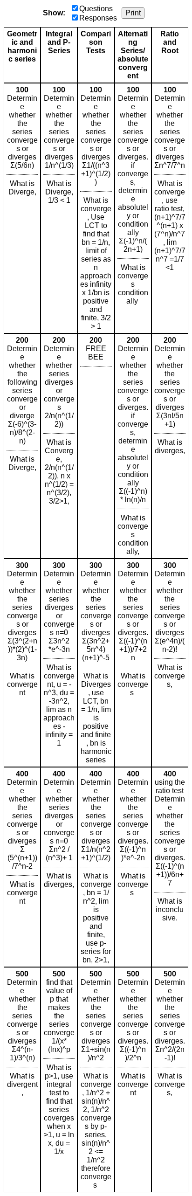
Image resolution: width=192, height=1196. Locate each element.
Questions (96, 9)
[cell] (22, 208)
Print (133, 13)
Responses (98, 18)
